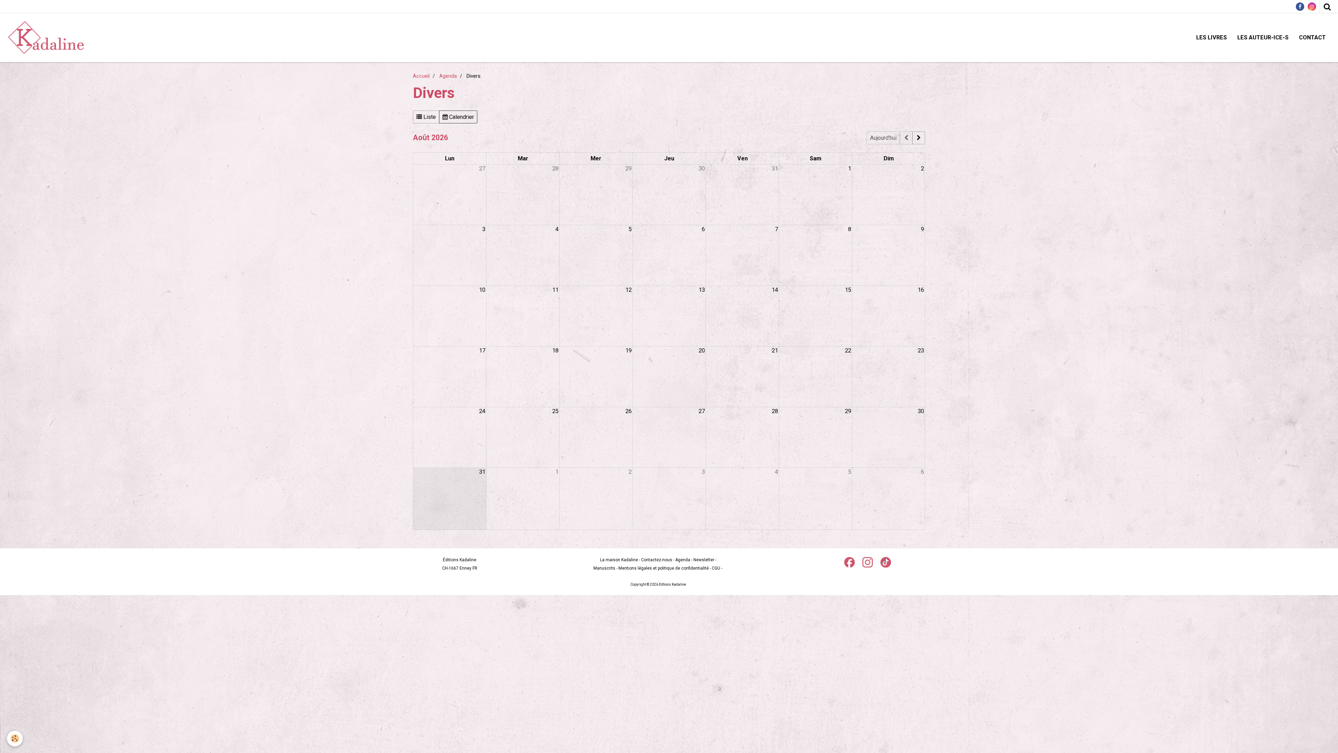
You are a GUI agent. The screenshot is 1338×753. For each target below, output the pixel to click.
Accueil (421, 76)
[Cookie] (15, 738)
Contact (1312, 37)
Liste (429, 117)
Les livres (1211, 37)
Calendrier (461, 117)
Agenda (448, 76)
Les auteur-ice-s (1263, 37)
